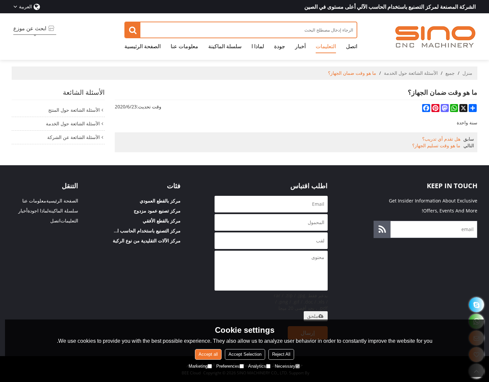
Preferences (228, 366)
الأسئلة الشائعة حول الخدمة (411, 73)
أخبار (300, 46)
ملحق (312, 316)
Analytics (257, 366)
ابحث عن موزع (29, 28)
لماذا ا (257, 46)
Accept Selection (245, 354)
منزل (467, 73)
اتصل (351, 46)
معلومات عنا (184, 46)
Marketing (198, 366)
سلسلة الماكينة (225, 46)
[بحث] (132, 30)
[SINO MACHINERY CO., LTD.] (435, 36)
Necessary (285, 366)
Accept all (208, 354)
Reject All (281, 354)
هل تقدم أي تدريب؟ (441, 139)
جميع (450, 73)
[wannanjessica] (476, 304)
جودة (279, 46)
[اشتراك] (382, 229)
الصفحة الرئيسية (142, 46)
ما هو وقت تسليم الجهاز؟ (436, 145)
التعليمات (326, 46)
